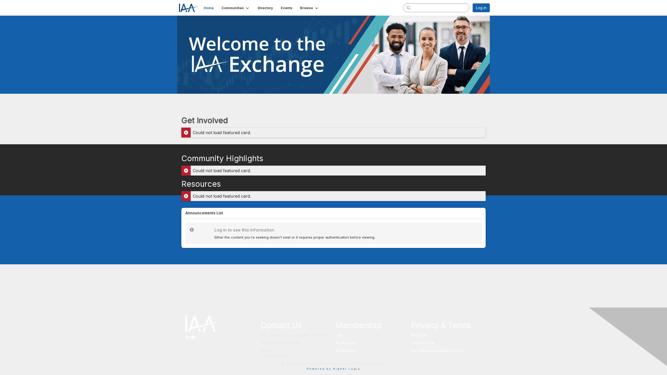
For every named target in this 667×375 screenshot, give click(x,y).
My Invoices (346, 350)
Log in (481, 7)
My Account (346, 343)
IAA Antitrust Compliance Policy (437, 350)
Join (339, 335)
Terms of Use (422, 343)
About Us (419, 335)
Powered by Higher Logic (334, 369)
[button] (236, 8)
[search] (408, 7)
